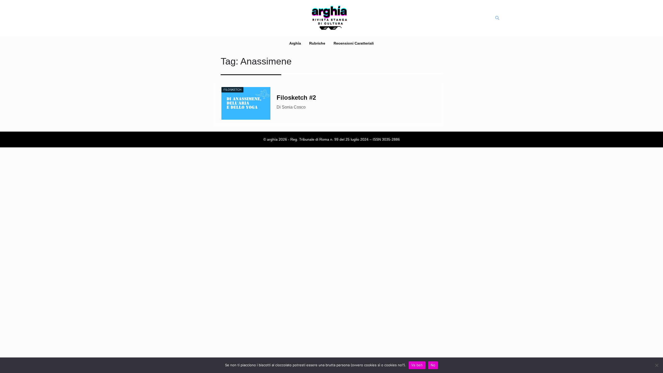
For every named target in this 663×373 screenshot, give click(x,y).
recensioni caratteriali (354, 43)
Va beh (417, 365)
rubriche (317, 43)
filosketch (232, 89)
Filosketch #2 (296, 97)
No (433, 365)
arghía (295, 43)
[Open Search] (497, 18)
